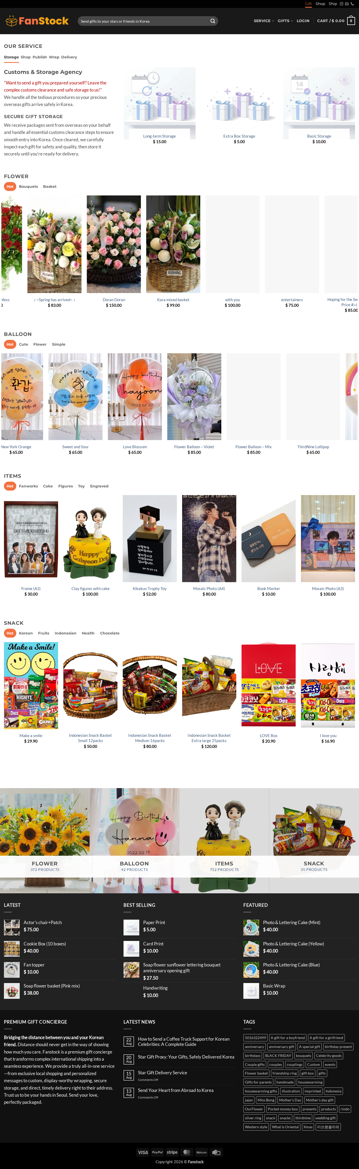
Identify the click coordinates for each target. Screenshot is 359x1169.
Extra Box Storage (239, 136)
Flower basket (256, 1073)
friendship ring (285, 1073)
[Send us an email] (346, 4)
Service (262, 21)
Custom (313, 1064)
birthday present (338, 1046)
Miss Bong (266, 1100)
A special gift (309, 1046)
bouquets (303, 1055)
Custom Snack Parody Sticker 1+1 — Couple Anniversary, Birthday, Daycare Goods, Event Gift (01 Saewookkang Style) (217, 746)
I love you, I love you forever (269, 299)
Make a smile (336, 735)
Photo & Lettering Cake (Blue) (155, 591)
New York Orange (270, 446)
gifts (322, 1073)
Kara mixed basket (32, 299)
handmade (285, 1082)
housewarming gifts (261, 1091)
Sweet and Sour (329, 446)
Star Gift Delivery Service (162, 1072)
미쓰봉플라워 (328, 1127)
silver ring (253, 1118)
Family (39, 735)
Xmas (308, 1127)
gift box (307, 1073)
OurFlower (254, 1109)
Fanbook (274, 588)
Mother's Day (290, 1100)
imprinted (313, 1091)
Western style (256, 1127)
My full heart (328, 299)
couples (275, 1064)
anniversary (254, 1046)
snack (270, 1118)
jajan (249, 1100)
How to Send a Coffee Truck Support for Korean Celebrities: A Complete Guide (183, 1041)
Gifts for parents (258, 1082)
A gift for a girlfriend (326, 1037)
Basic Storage (319, 136)
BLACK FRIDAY (278, 1055)
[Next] (355, 259)
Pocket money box (283, 1109)
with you (91, 299)
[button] (303, 21)
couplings (294, 1064)
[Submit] (212, 21)
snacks (285, 1118)
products (328, 1109)
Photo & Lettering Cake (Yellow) (333, 591)
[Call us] (352, 4)
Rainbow (210, 446)
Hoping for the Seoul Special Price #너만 (210, 302)
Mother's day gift (320, 1100)
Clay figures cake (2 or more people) (96, 591)
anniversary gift (281, 1046)
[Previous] (4, 259)
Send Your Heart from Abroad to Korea (176, 1090)
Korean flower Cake (98, 735)
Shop (320, 4)
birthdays (252, 1055)
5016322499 (255, 1037)
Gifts (283, 21)
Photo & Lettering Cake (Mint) (214, 591)
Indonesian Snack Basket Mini (276, 738)
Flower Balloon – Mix (32, 446)
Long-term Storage (159, 136)
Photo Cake (37, 588)
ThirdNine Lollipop (92, 446)
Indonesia (333, 1091)
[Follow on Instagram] (341, 4)
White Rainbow (151, 446)
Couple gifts (255, 1064)
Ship (333, 4)
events (330, 1064)
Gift (308, 4)
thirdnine (303, 1118)
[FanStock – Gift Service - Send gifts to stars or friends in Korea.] (37, 21)
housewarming (310, 1082)
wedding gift (325, 1118)
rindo (345, 1109)
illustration (291, 1091)
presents (309, 1109)
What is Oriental (285, 1127)
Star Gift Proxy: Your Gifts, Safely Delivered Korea (186, 1057)
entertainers (150, 299)
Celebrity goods (329, 1055)
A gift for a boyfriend (288, 1037)
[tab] (11, 57)
